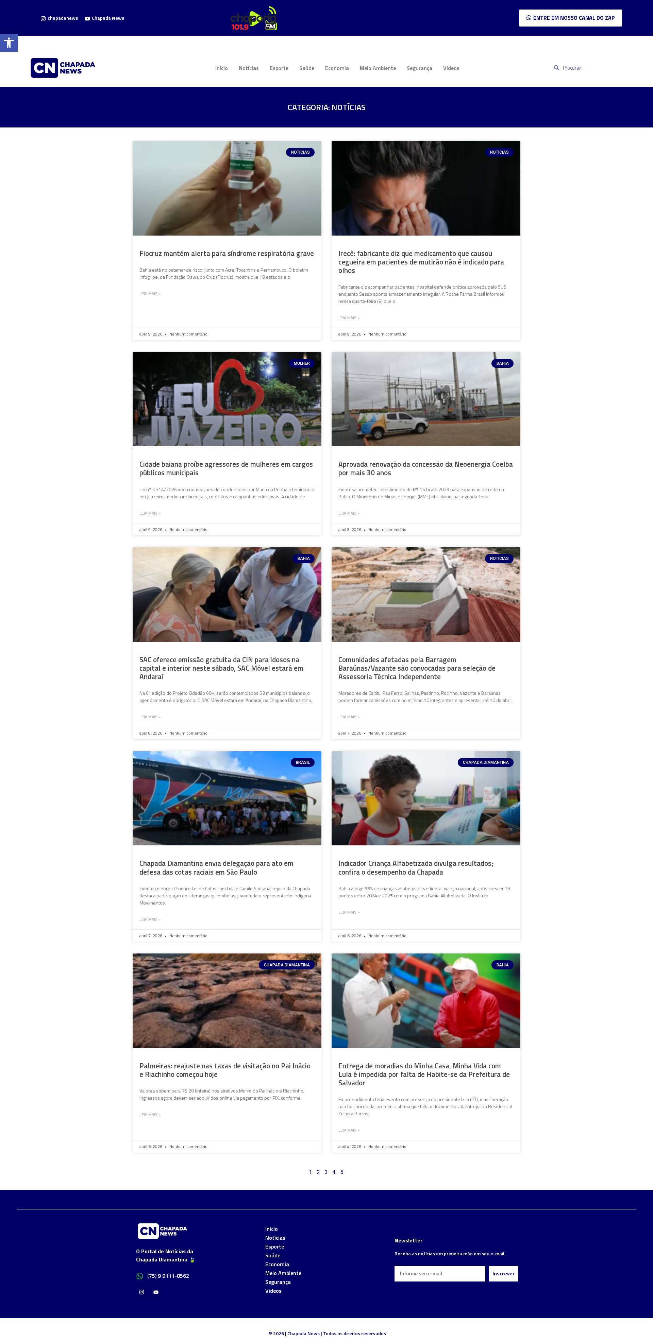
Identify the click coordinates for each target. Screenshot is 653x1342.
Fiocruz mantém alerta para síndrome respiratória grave (226, 253)
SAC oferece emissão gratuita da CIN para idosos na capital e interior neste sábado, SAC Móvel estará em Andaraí (221, 668)
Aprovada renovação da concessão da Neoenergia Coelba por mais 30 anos (425, 468)
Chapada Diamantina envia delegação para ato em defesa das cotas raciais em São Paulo (216, 867)
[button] (9, 43)
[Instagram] (141, 1292)
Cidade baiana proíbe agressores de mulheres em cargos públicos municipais (226, 468)
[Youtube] (156, 1292)
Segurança (419, 68)
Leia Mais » (150, 294)
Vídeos (451, 68)
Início (221, 68)
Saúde (306, 68)
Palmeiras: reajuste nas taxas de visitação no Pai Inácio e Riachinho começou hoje (225, 1070)
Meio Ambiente (378, 68)
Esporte (279, 68)
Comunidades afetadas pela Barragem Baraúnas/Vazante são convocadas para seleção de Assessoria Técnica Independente (417, 668)
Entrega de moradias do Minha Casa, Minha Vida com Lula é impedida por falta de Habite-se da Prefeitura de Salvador (424, 1074)
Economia (337, 68)
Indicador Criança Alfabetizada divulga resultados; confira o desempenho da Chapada (415, 867)
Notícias (249, 68)
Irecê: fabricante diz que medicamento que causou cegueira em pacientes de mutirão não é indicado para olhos (421, 262)
